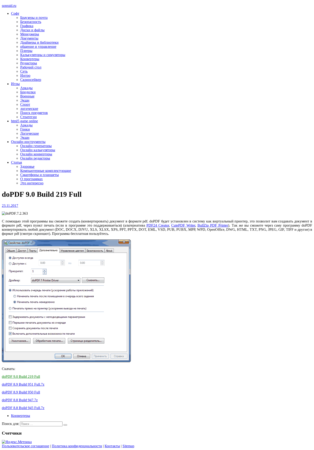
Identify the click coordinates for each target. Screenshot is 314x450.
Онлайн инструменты (28, 142)
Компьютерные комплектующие (45, 171)
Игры (15, 84)
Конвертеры (29, 59)
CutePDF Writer (183, 225)
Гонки (25, 129)
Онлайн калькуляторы (37, 150)
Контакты (112, 446)
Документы (29, 38)
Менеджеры (29, 34)
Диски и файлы (32, 30)
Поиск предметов (34, 113)
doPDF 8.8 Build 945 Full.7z (23, 408)
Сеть (24, 71)
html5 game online (24, 121)
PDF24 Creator (157, 225)
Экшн (24, 100)
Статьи (16, 162)
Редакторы (28, 63)
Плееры (26, 51)
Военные (27, 96)
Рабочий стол (30, 67)
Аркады (26, 88)
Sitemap (128, 446)
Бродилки (28, 92)
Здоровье (27, 166)
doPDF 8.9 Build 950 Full (21, 392)
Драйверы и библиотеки (39, 42)
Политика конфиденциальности (77, 446)
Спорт (25, 104)
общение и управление (38, 46)
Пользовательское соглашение (25, 446)
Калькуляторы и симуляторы (42, 55)
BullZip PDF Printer (212, 225)
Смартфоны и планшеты (39, 175)
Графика (26, 26)
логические (29, 109)
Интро (25, 75)
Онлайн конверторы (36, 154)
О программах (31, 179)
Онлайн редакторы (35, 158)
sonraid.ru (9, 6)
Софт (15, 13)
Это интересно (31, 183)
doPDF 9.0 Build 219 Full (21, 377)
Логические (29, 133)
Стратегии (28, 117)
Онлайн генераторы (36, 146)
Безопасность (30, 22)
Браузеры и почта (34, 18)
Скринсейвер (30, 80)
